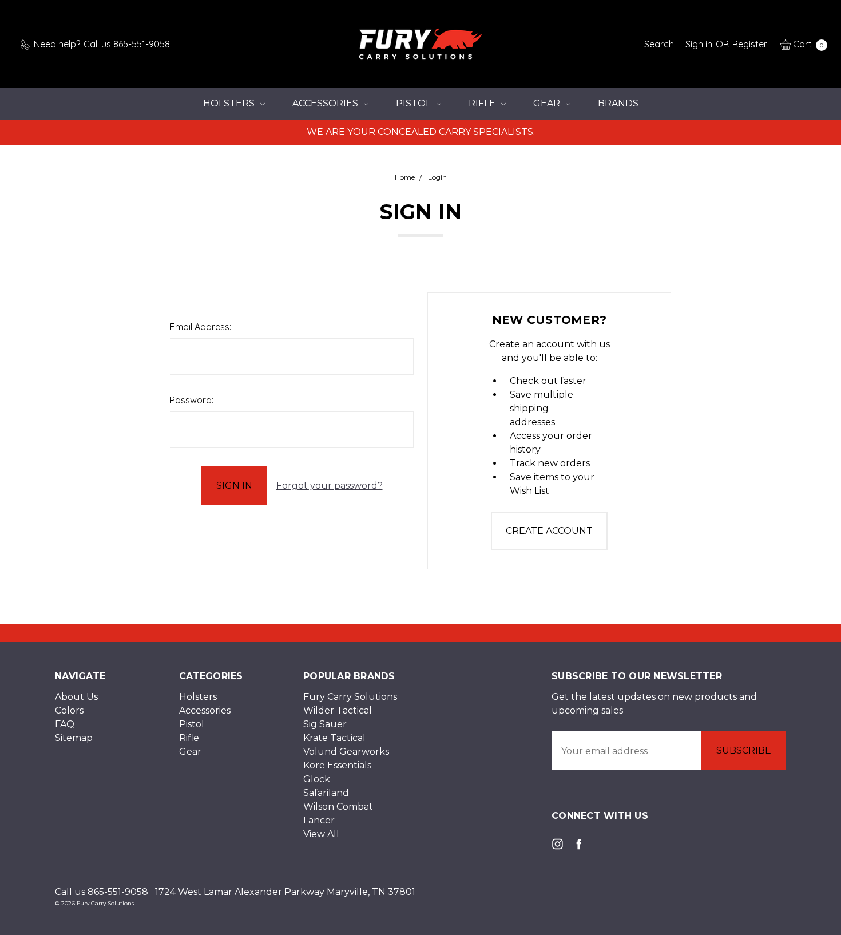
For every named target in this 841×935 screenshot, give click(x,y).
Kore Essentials (337, 765)
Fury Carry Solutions (350, 696)
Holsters (230, 103)
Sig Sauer (325, 724)
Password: (191, 400)
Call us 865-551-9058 (101, 891)
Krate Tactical (334, 737)
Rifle (483, 103)
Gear (547, 103)
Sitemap (74, 737)
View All (321, 834)
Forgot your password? (329, 485)
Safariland (326, 792)
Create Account (549, 530)
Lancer (319, 820)
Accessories (326, 103)
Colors (69, 710)
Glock (316, 779)
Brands (618, 103)
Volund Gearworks (346, 751)
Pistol (414, 103)
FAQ (64, 724)
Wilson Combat (338, 806)
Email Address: (200, 326)
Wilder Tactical (337, 710)
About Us (76, 696)
